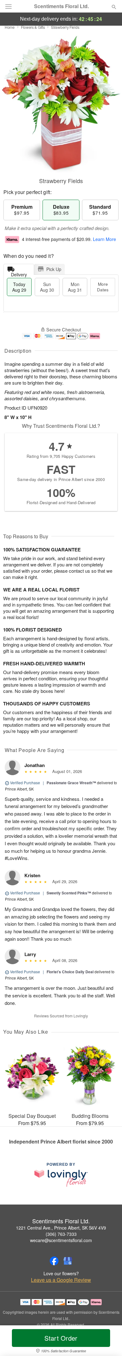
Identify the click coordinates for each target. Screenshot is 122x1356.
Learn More (104, 239)
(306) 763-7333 (61, 1234)
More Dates (103, 287)
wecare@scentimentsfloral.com (61, 1240)
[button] (109, 1342)
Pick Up (53, 269)
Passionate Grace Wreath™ (71, 782)
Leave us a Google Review (61, 1280)
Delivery (19, 273)
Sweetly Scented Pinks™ (69, 893)
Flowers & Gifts (33, 27)
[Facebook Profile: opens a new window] (54, 1260)
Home (10, 27)
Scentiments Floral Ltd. (61, 6)
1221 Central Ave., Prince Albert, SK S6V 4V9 (61, 1228)
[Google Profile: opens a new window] (68, 1260)
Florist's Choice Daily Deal (70, 972)
